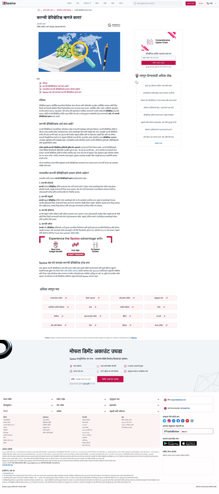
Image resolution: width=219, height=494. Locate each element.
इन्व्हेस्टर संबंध (6, 422)
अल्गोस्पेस (84, 437)
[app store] (189, 444)
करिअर (5, 427)
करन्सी (158, 316)
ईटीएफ (124, 325)
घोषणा (4, 443)
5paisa (95, 271)
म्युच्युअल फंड (159, 298)
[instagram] (169, 421)
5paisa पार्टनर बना (127, 422)
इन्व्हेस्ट (69, 3)
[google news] (192, 421)
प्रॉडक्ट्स (87, 3)
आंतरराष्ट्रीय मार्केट (90, 316)
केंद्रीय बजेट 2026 (8, 440)
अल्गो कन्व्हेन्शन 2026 (8, 425)
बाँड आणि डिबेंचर (56, 325)
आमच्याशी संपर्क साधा (7, 465)
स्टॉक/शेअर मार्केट (56, 298)
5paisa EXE (85, 432)
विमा (90, 325)
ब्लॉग (4, 437)
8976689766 (185, 408)
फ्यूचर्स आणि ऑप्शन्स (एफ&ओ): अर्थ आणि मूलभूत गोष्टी (158, 122)
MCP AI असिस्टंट (86, 435)
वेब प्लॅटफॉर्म (85, 422)
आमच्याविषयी (6, 420)
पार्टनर (121, 3)
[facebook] (178, 421)
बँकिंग (125, 316)
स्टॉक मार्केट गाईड (48, 10)
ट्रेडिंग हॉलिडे (125, 307)
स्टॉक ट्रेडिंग (46, 420)
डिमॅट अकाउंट (90, 298)
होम (39, 10)
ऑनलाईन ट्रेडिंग (125, 298)
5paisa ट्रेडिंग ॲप (87, 430)
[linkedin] (182, 421)
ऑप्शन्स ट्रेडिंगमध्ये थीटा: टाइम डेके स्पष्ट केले (159, 107)
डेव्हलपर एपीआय (86, 443)
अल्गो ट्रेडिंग (159, 325)
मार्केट (105, 3)
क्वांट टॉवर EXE (86, 445)
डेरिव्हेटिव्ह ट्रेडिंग (47, 422)
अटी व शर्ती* (162, 67)
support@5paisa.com (178, 400)
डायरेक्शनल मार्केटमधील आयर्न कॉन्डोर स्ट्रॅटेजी (158, 93)
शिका (112, 3)
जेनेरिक (56, 316)
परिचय (45, 83)
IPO (90, 307)
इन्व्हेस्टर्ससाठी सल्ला (8, 473)
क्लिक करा (134, 338)
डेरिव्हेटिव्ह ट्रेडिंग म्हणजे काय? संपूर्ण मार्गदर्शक (159, 115)
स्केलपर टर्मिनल (86, 420)
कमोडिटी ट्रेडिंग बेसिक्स (56, 307)
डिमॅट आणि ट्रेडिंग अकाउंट (69, 271)
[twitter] (173, 421)
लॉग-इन (201, 3)
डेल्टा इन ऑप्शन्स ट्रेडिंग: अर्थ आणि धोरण (158, 85)
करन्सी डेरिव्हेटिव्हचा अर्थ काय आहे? (56, 86)
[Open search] (135, 3)
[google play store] (171, 444)
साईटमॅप (5, 430)
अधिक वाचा (158, 143)
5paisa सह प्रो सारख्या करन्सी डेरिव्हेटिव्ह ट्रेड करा (62, 92)
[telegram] (164, 421)
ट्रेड (77, 3)
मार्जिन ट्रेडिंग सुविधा (48, 432)
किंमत (97, 3)
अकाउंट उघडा (190, 3)
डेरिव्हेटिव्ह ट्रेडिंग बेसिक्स (64, 10)
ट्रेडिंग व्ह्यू (84, 440)
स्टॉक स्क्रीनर (46, 430)
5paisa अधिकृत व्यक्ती (128, 425)
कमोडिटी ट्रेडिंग (47, 425)
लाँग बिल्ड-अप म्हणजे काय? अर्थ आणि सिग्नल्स (158, 137)
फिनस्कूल (5, 432)
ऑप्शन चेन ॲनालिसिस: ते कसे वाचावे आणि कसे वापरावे (158, 100)
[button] (210, 3)
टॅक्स (159, 307)
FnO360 (84, 425)
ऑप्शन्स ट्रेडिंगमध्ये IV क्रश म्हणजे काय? (158, 129)
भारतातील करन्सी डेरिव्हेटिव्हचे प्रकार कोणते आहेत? (61, 89)
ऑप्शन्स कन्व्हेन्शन (7, 435)
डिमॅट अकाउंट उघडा (158, 63)
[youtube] (187, 421)
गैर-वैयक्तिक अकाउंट (127, 427)
